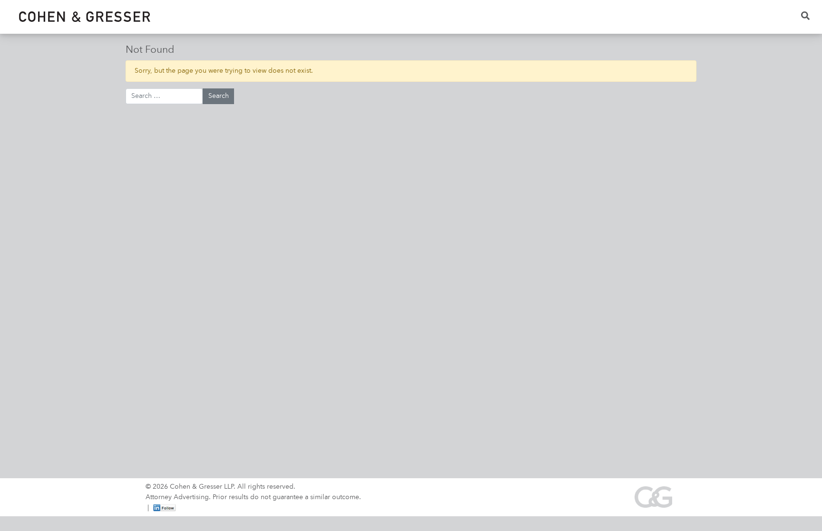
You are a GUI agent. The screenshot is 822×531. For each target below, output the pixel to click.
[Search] (806, 17)
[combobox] (164, 96)
